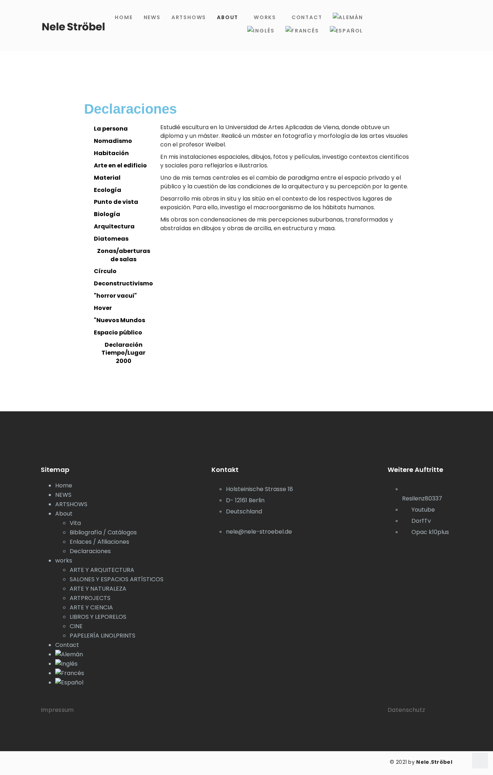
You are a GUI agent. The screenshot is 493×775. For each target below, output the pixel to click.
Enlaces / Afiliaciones (99, 542)
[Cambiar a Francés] (302, 31)
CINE (76, 626)
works (265, 17)
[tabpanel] (284, 183)
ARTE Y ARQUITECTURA (102, 570)
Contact (307, 17)
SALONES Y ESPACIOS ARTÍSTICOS (116, 579)
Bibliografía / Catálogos (103, 532)
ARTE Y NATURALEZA (98, 588)
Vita (75, 523)
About (227, 17)
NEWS (152, 17)
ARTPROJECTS (90, 598)
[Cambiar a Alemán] (347, 17)
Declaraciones (90, 551)
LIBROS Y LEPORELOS (98, 617)
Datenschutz (406, 710)
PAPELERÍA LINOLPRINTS (102, 635)
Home (123, 17)
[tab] (120, 129)
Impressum (57, 710)
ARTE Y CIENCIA (91, 607)
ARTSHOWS (188, 17)
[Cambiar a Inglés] (261, 31)
